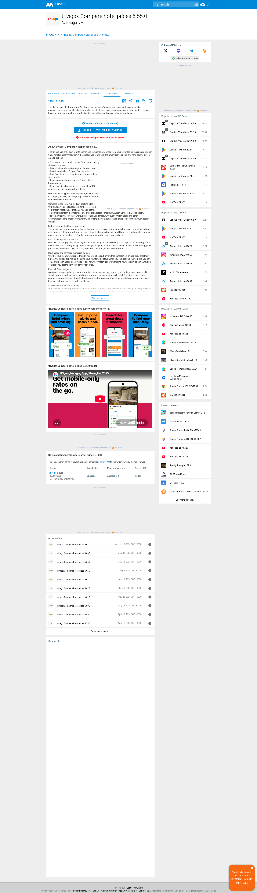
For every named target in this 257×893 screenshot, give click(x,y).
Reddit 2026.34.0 (177, 395)
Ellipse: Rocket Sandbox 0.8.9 (183, 360)
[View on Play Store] (137, 101)
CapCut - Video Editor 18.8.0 (183, 123)
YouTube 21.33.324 (179, 334)
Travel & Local (56, 101)
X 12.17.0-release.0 (179, 272)
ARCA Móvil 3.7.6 (178, 474)
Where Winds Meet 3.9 (180, 351)
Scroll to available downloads (103, 130)
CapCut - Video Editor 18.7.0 (183, 158)
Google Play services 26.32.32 (183, 342)
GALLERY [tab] (83, 93)
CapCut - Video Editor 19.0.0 (183, 132)
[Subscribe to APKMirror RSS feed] (204, 52)
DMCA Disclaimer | (130, 891)
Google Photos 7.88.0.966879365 (185, 430)
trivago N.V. (74, 23)
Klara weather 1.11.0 (179, 421)
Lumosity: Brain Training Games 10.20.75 (189, 491)
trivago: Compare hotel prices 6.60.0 (73, 606)
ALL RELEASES (112, 93)
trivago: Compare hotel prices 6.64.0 (73, 571)
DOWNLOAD (96, 93)
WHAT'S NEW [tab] (53, 93)
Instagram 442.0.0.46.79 (181, 255)
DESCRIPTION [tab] (69, 93)
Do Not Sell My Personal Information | (103, 891)
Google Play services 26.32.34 (183, 369)
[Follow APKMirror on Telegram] (191, 52)
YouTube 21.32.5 (177, 202)
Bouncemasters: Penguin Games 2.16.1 (188, 413)
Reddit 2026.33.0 (177, 290)
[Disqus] (100, 759)
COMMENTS (128, 93)
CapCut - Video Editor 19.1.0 (183, 141)
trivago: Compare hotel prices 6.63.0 (73, 579)
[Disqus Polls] (100, 682)
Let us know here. (135, 888)
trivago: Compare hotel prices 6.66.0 (73, 553)
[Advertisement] (100, 65)
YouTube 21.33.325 (179, 456)
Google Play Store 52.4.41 (182, 150)
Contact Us (144, 891)
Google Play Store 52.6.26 (182, 193)
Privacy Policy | (79, 891)
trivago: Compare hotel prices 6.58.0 (73, 623)
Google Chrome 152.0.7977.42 (184, 386)
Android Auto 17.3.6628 (181, 246)
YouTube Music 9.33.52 (180, 299)
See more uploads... (100, 631)
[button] (124, 101)
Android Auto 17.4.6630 (181, 281)
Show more (98, 298)
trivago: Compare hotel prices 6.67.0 (73, 544)
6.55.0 (55, 473)
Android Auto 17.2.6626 (181, 263)
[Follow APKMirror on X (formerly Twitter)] (165, 52)
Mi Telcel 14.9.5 (177, 483)
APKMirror (61, 4)
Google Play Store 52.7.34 (182, 176)
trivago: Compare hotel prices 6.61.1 (73, 597)
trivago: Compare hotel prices (80, 34)
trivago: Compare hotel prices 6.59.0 (73, 614)
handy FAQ (105, 462)
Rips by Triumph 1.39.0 (180, 465)
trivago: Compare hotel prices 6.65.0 (73, 562)
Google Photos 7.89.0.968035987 (185, 439)
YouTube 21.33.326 (179, 448)
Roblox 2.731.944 (178, 185)
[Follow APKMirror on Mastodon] (178, 52)
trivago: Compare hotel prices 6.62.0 (73, 588)
